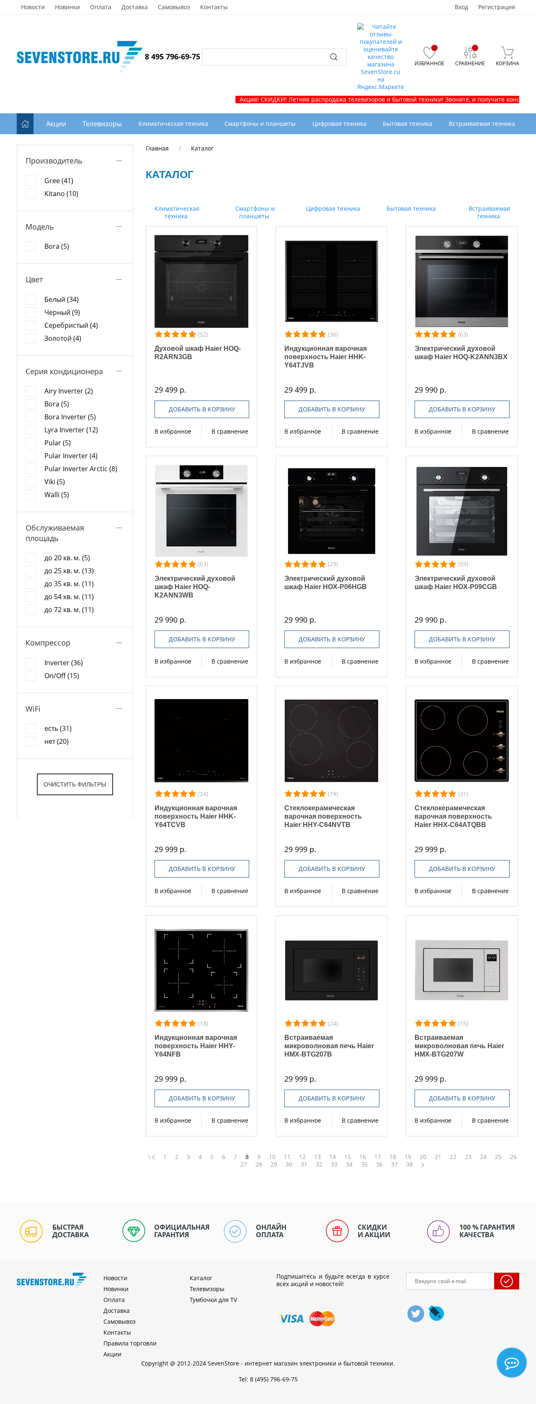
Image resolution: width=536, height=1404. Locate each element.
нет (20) (56, 741)
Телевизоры (102, 123)
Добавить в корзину (202, 409)
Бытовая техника (410, 208)
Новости (33, 7)
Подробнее (201, 281)
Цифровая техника (332, 208)
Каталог (201, 1278)
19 (408, 1157)
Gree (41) (58, 180)
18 (392, 1157)
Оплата (100, 7)
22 (453, 1157)
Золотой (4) (62, 338)
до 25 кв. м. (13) (69, 570)
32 (319, 1164)
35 (364, 1164)
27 (243, 1164)
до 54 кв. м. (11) (69, 596)
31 (304, 1164)
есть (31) (58, 728)
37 (394, 1164)
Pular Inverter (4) (71, 455)
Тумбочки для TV (213, 1300)
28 (258, 1164)
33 (334, 1164)
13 (317, 1157)
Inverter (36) (63, 662)
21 (438, 1157)
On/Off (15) (61, 675)
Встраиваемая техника (488, 212)
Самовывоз (174, 7)
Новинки (67, 7)
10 (272, 1157)
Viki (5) (54, 481)
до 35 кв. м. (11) (69, 583)
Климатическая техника (176, 212)
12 (302, 1157)
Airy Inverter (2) (68, 391)
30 (289, 1164)
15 (347, 1157)
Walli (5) (56, 494)
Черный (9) (62, 312)
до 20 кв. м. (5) (67, 557)
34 (349, 1164)
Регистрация (496, 7)
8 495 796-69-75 (172, 56)
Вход (461, 7)
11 (287, 1157)
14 (332, 1157)
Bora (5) (56, 246)
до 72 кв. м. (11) (69, 609)
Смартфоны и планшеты (254, 212)
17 (377, 1157)
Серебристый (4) (71, 325)
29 (274, 1164)
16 (362, 1157)
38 (409, 1164)
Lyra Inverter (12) (71, 429)
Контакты (214, 7)
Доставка (134, 7)
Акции (56, 123)
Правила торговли (130, 1343)
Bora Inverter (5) (70, 416)
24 (483, 1157)
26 (513, 1157)
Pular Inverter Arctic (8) (80, 468)
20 (423, 1157)
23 (468, 1157)
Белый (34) (61, 299)
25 (498, 1157)
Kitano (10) (61, 193)
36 (379, 1164)
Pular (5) (57, 442)
